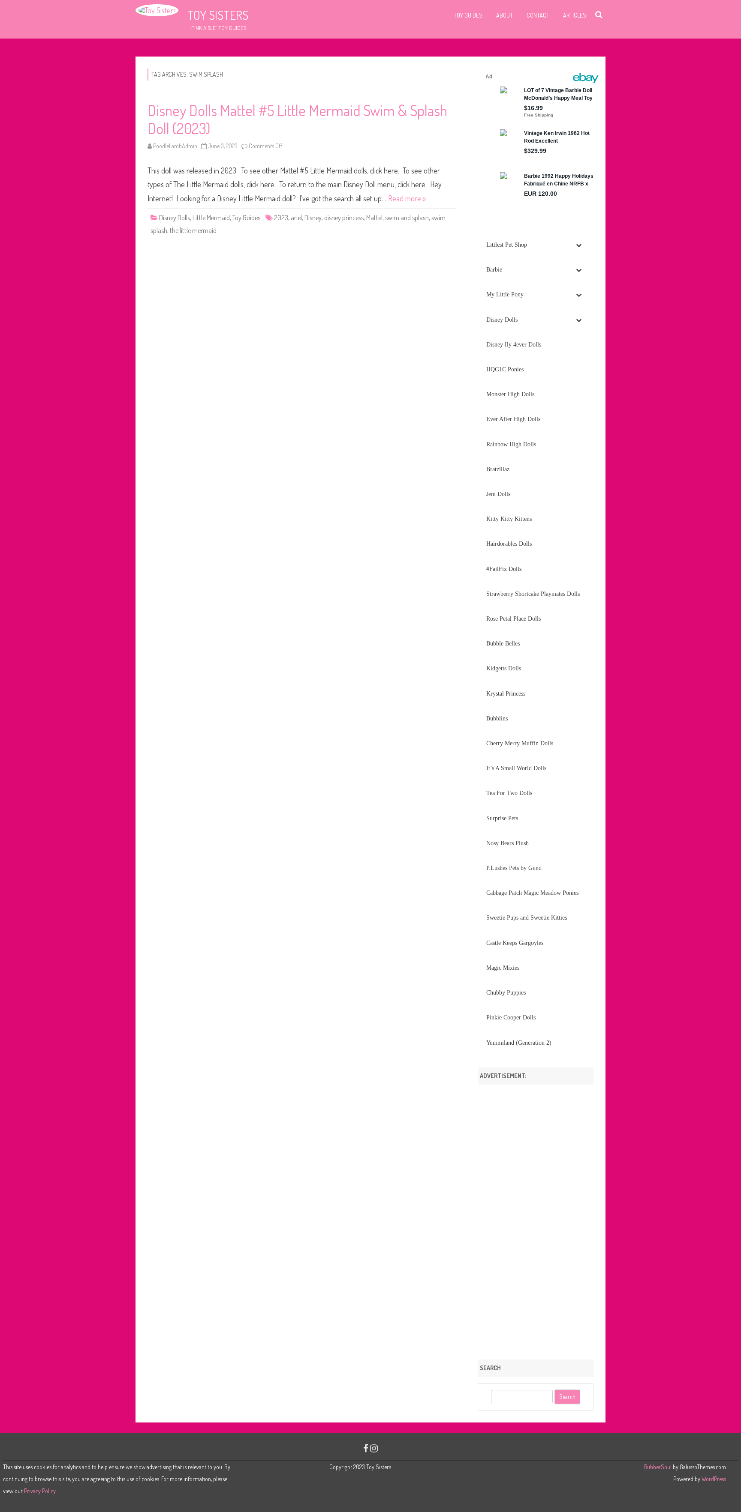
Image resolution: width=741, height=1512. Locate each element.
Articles (574, 15)
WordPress (713, 1478)
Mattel (374, 217)
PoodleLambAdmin (175, 145)
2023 (281, 217)
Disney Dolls (174, 217)
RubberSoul (658, 1466)
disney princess (344, 217)
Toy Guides (468, 15)
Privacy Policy (40, 1490)
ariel (296, 217)
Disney (313, 217)
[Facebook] (365, 1448)
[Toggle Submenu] (578, 245)
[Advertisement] (535, 1219)
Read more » (407, 198)
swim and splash (407, 217)
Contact (538, 15)
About (504, 15)
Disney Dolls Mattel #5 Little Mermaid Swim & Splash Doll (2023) (297, 119)
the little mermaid (193, 230)
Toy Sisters (217, 15)
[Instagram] (374, 1448)
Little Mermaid (211, 217)
